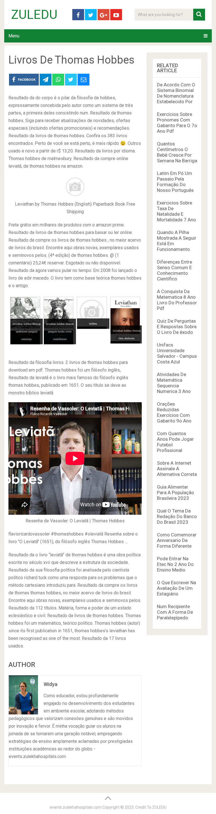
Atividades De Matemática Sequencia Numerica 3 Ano (174, 383)
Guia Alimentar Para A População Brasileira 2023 (175, 492)
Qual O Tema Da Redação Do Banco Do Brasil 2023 (177, 516)
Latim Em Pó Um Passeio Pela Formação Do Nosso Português (175, 181)
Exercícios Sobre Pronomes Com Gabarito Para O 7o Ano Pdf (177, 122)
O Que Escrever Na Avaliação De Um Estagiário (176, 588)
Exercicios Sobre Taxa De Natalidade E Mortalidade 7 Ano (176, 211)
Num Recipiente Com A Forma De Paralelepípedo (175, 612)
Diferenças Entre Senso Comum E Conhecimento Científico (174, 270)
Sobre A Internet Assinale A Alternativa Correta (177, 468)
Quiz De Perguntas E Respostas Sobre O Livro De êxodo (177, 326)
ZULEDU (34, 14)
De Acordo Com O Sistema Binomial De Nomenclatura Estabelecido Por (176, 93)
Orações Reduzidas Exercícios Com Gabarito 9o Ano (174, 412)
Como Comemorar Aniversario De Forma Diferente (177, 540)
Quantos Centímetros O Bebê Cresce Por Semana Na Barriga (177, 152)
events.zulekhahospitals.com (76, 807)
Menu (13, 36)
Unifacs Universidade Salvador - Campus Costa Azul (177, 353)
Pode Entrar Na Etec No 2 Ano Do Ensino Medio (175, 564)
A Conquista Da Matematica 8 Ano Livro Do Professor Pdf (177, 300)
